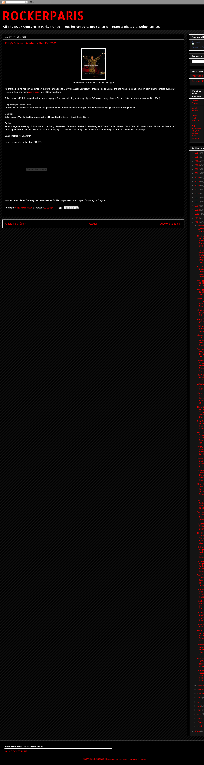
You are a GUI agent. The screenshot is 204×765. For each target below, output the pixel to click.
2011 (197, 214)
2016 (197, 193)
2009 (197, 222)
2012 (197, 210)
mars (200, 718)
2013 (197, 206)
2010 (197, 218)
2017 (197, 189)
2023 (197, 165)
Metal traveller (195, 109)
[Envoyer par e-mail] (65, 207)
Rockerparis (196, 42)
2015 (197, 197)
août (199, 697)
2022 (197, 169)
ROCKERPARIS (42, 15)
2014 (197, 201)
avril (199, 714)
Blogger (141, 759)
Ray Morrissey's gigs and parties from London (196, 131)
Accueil (93, 223)
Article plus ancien (171, 223)
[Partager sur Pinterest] (77, 207)
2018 (197, 185)
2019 (197, 181)
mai (199, 710)
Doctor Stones (195, 101)
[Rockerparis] (193, 44)
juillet (200, 702)
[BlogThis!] (68, 207)
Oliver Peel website (195, 118)
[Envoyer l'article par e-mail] (60, 207)
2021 (197, 173)
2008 (197, 731)
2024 (197, 161)
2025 (197, 157)
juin (199, 706)
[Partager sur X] (71, 207)
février (200, 722)
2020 (197, 177)
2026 (197, 153)
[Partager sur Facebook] (74, 207)
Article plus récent (15, 223)
